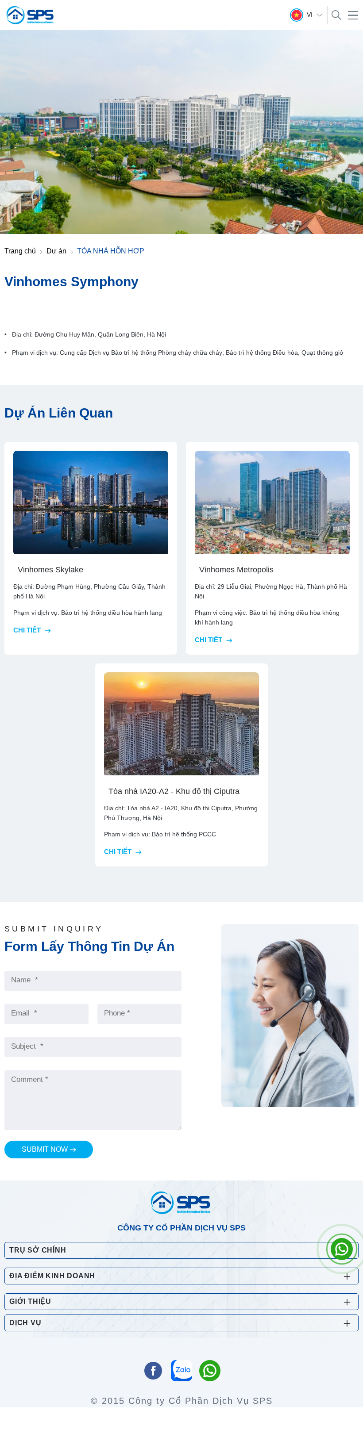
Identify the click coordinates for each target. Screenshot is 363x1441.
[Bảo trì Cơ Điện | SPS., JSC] (31, 15)
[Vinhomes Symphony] (181, 131)
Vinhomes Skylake (50, 569)
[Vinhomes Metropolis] (272, 503)
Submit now (45, 1149)
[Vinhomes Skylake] (90, 503)
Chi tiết (27, 630)
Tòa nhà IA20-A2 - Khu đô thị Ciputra (173, 791)
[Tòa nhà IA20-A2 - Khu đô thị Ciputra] (181, 724)
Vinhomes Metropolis (236, 569)
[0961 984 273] (342, 1249)
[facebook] (153, 1371)
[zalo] (181, 1371)
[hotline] (209, 1371)
